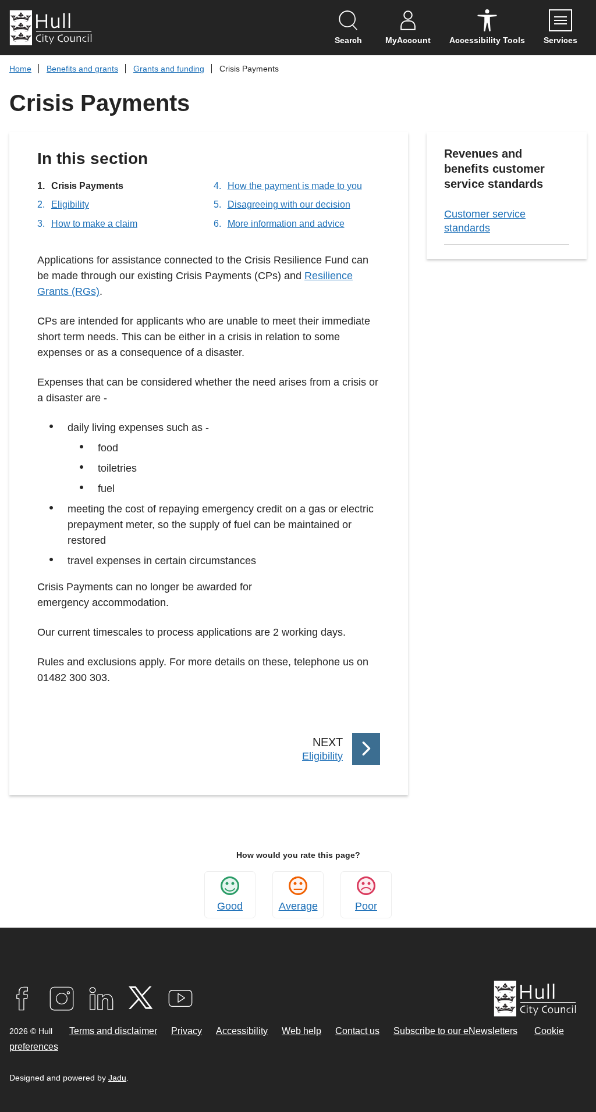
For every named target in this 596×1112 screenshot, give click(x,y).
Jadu (117, 1077)
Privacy (186, 1031)
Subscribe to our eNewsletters (455, 1031)
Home (20, 68)
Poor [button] (366, 906)
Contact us (357, 1031)
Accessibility (242, 1031)
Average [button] (298, 906)
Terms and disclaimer (113, 1031)
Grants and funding (168, 68)
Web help (301, 1031)
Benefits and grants (82, 68)
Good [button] (230, 906)
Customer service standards (485, 220)
